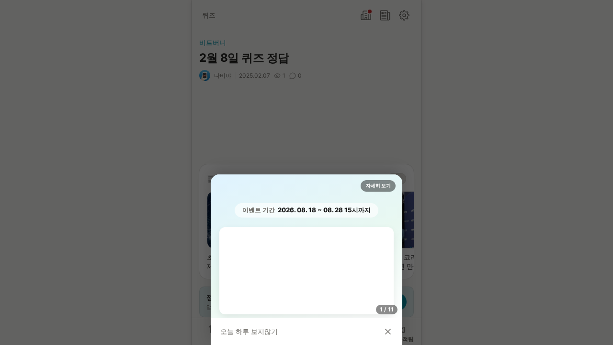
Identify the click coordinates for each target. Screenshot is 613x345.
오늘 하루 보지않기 (249, 331)
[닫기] (387, 331)
